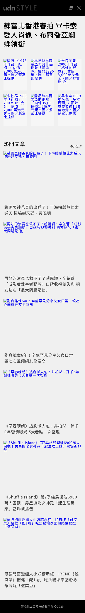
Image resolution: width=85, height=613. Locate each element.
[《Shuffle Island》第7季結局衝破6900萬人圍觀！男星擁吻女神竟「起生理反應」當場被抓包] (42, 467)
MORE (74, 146)
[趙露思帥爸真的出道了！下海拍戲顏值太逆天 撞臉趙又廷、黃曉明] (42, 177)
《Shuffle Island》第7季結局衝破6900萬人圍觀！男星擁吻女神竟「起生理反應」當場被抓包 (40, 502)
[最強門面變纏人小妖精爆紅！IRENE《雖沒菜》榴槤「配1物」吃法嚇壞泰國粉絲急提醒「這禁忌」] (42, 544)
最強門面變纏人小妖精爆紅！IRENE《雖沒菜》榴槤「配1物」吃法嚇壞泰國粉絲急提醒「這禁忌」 (41, 579)
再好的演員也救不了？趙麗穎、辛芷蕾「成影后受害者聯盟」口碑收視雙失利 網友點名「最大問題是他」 (42, 284)
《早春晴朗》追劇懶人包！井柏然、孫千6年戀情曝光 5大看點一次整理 (41, 428)
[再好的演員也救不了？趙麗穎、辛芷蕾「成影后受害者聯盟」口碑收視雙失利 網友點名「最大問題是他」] (42, 248)
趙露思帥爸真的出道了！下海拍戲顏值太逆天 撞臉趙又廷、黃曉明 (41, 210)
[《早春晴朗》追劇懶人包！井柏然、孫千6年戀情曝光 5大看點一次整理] (42, 396)
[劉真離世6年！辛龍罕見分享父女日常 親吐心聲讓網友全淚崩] (42, 325)
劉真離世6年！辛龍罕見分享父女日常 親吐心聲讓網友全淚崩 (40, 358)
